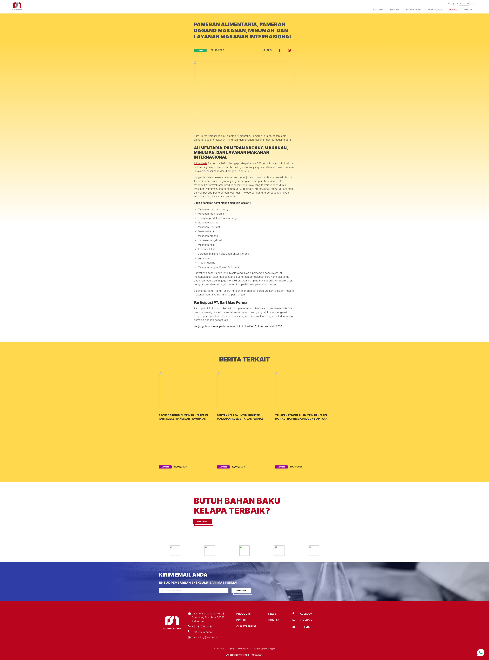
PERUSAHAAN (413, 9)
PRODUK (394, 9)
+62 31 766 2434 (202, 626)
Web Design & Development (237, 655)
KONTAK (468, 9)
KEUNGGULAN (435, 9)
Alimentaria (200, 163)
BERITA (453, 9)
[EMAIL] (299, 627)
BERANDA (378, 9)
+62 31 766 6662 (202, 631)
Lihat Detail (202, 521)
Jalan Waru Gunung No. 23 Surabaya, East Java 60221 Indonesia (208, 617)
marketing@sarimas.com (206, 637)
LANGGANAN (241, 591)
